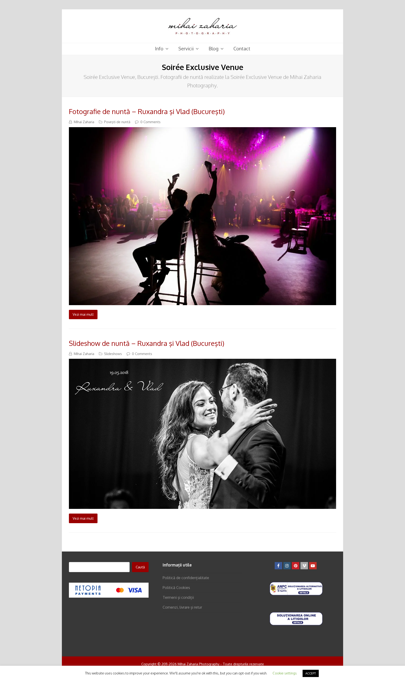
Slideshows (113, 354)
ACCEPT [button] (310, 673)
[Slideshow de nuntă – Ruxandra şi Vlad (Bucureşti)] (202, 505)
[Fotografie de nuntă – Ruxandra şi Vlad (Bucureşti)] (202, 302)
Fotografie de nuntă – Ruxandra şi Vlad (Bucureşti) (147, 111)
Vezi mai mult (83, 314)
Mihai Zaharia (84, 122)
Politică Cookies (176, 587)
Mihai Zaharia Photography (198, 664)
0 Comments (150, 122)
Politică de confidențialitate (186, 577)
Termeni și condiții (178, 597)
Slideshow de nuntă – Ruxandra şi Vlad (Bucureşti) (146, 343)
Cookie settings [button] (285, 673)
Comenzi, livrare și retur (182, 607)
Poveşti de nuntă (117, 122)
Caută (140, 567)
